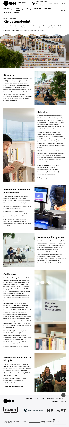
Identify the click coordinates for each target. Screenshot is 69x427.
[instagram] (65, 3)
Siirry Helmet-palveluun (45, 178)
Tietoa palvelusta (25, 422)
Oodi (9, 3)
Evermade (42, 423)
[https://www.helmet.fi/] (56, 410)
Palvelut (18, 8)
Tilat (27, 8)
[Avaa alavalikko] (12, 9)
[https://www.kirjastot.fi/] (33, 410)
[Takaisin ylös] (63, 395)
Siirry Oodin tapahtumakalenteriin (14, 386)
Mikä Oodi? (6, 8)
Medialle (16, 12)
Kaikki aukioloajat (40, 5)
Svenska (56, 3)
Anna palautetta (62, 421)
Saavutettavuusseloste (34, 422)
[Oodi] (8, 401)
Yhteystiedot (7, 12)
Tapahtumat (37, 8)
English (50, 3)
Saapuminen (47, 8)
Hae (62, 10)
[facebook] (62, 3)
